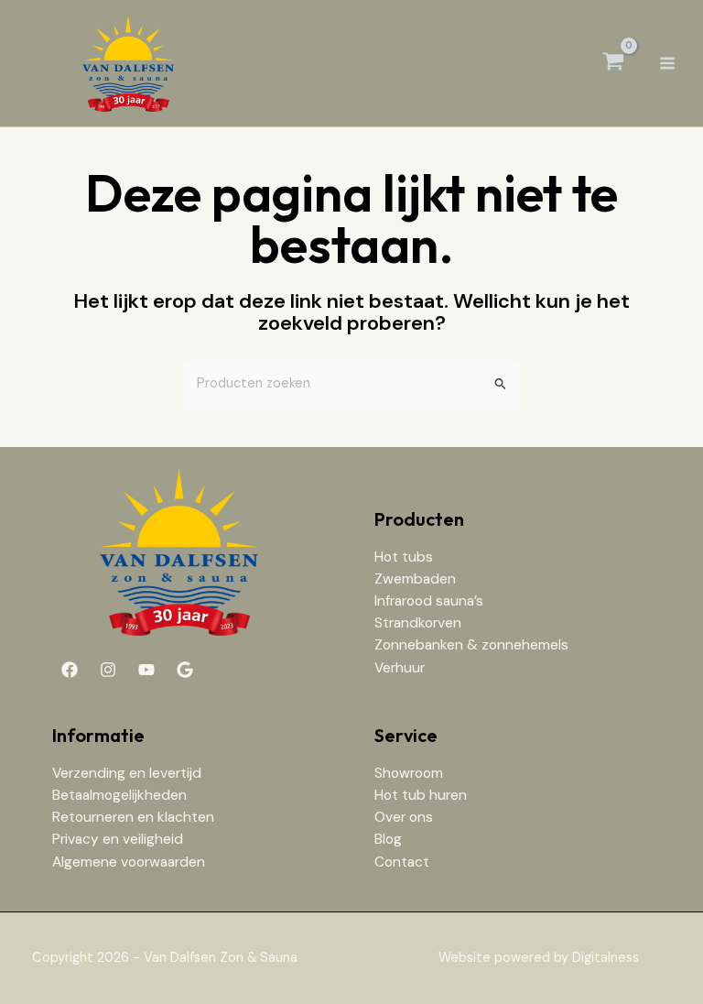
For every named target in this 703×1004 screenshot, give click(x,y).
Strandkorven (417, 623)
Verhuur (399, 668)
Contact (401, 862)
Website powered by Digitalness (538, 957)
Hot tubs (403, 557)
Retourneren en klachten (133, 817)
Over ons (403, 817)
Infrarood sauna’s (428, 601)
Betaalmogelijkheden (119, 795)
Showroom (408, 773)
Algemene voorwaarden (128, 862)
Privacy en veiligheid (117, 839)
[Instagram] (108, 669)
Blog (388, 839)
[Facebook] (69, 669)
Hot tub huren (420, 795)
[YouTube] (146, 669)
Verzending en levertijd (126, 773)
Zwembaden (415, 579)
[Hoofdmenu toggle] (667, 63)
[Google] (185, 669)
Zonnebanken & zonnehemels (471, 645)
